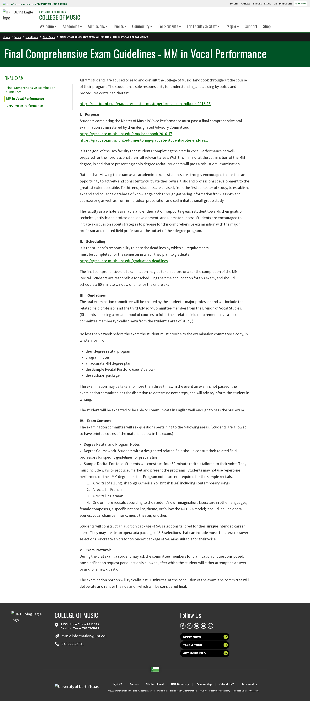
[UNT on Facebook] (182, 626)
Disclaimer (162, 690)
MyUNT (117, 684)
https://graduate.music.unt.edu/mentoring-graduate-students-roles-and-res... (144, 140)
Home (6, 37)
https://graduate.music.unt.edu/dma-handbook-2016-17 (126, 133)
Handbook (32, 37)
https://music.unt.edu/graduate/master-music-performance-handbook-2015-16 (145, 103)
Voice (18, 37)
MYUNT (234, 3)
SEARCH (302, 3)
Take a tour (192, 645)
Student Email (155, 684)
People (231, 26)
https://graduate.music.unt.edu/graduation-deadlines (124, 260)
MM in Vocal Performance (25, 99)
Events (119, 26)
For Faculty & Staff (202, 26)
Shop (267, 26)
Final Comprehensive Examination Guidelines (30, 90)
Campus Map (204, 684)
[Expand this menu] (56, 27)
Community (140, 26)
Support (251, 26)
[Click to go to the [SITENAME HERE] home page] (19, 15)
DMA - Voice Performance (24, 106)
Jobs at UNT (226, 684)
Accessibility (249, 684)
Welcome (47, 26)
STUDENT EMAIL (262, 3)
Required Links (239, 690)
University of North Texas (51, 3)
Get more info (194, 653)
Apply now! (192, 637)
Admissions (96, 26)
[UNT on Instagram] (189, 626)
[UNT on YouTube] (203, 626)
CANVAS (245, 3)
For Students (168, 26)
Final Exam (49, 37)
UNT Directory (180, 684)
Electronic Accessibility (219, 690)
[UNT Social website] (210, 626)
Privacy (203, 690)
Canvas (134, 684)
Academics (71, 26)
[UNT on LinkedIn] (196, 626)
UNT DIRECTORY (283, 3)
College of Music (59, 17)
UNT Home (254, 690)
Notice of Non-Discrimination (183, 690)
